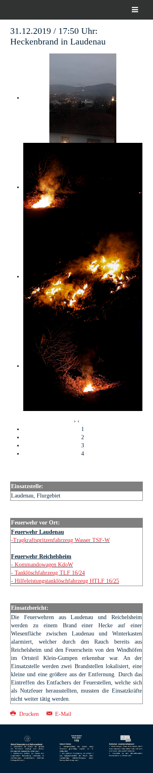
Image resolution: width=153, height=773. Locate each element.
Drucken (29, 714)
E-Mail (62, 714)
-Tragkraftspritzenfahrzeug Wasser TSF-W (60, 540)
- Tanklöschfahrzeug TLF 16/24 (48, 573)
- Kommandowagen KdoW (42, 565)
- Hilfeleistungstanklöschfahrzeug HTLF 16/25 (65, 581)
